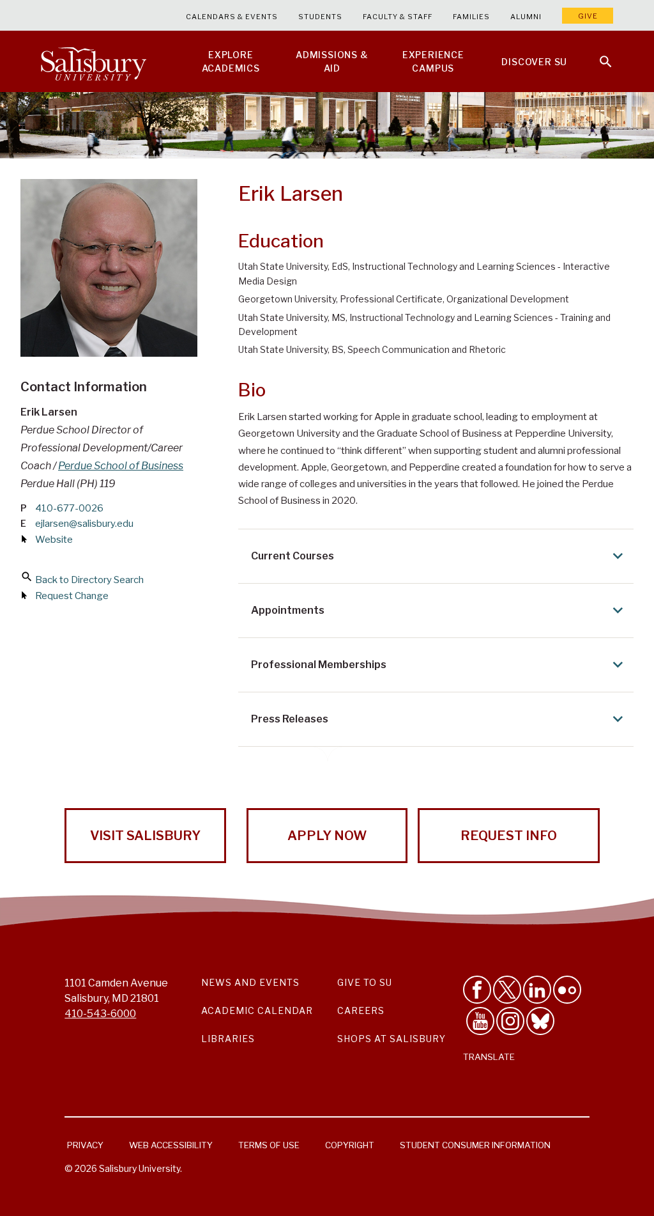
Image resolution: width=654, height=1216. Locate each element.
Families (471, 16)
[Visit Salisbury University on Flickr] (567, 990)
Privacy (85, 1145)
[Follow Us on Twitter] (507, 990)
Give (588, 16)
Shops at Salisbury (391, 1038)
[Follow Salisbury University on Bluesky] (540, 1021)
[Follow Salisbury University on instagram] (510, 1021)
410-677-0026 (69, 508)
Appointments (287, 610)
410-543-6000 (100, 1014)
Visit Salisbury (145, 835)
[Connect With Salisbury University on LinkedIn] (537, 990)
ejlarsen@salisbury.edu (84, 523)
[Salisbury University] (93, 61)
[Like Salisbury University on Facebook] (477, 990)
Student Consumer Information (475, 1145)
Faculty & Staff (397, 16)
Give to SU (364, 982)
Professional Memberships (318, 665)
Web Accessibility (171, 1145)
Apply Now (327, 835)
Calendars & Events (232, 16)
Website (54, 539)
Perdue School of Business (120, 466)
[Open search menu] (597, 53)
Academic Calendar (257, 1010)
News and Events (250, 982)
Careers (360, 1010)
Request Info (508, 835)
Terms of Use (269, 1145)
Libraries (228, 1038)
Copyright (349, 1145)
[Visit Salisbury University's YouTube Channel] (480, 1021)
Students (320, 16)
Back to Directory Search (89, 580)
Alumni (526, 16)
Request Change (72, 596)
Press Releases (289, 719)
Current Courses (292, 556)
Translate (489, 1057)
